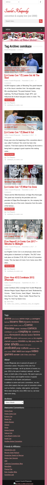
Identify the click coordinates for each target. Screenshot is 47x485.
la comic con (18, 105)
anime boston (15, 319)
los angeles (35, 304)
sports (10, 351)
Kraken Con (8, 416)
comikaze (10, 105)
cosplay (23, 331)
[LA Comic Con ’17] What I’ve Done (20, 187)
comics (17, 304)
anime (7, 318)
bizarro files (17, 321)
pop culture (22, 348)
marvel (7, 341)
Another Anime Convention (13, 441)
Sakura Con (8, 433)
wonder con (18, 355)
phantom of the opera (25, 345)
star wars (16, 351)
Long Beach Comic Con (12, 436)
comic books (13, 325)
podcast (10, 347)
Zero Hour (10, 301)
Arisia (6, 427)
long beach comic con (27, 338)
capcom (6, 325)
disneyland (14, 334)
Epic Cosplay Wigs (10, 472)
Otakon (6, 425)
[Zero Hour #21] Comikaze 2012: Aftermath (19, 278)
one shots (11, 344)
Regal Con (7, 419)
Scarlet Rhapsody (16, 11)
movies (21, 341)
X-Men (26, 355)
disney (6, 335)
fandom (30, 335)
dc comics (34, 331)
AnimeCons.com (9, 450)
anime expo (24, 319)
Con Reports (11, 103)
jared (7, 337)
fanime (37, 334)
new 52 (39, 341)
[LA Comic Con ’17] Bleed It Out (19, 132)
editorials (23, 335)
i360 (5, 461)
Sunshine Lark (9, 475)
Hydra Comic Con (10, 414)
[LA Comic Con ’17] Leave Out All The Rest (21, 76)
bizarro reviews (31, 322)
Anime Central (9, 430)
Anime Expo (8, 411)
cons (29, 304)
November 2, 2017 (28, 80)
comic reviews (21, 329)
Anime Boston (9, 422)
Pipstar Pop (8, 469)
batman (6, 322)
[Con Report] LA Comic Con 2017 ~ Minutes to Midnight (20, 242)
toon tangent (26, 351)
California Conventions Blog (13, 464)
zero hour (32, 355)
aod (31, 319)
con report (15, 332)
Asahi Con (7, 438)
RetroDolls (7, 466)
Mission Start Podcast (11, 452)
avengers (36, 319)
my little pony (31, 341)
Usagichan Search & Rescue (14, 455)
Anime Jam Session (11, 458)
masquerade (14, 341)
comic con (10, 304)
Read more (9, 100)
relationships (32, 348)
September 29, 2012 (28, 283)
